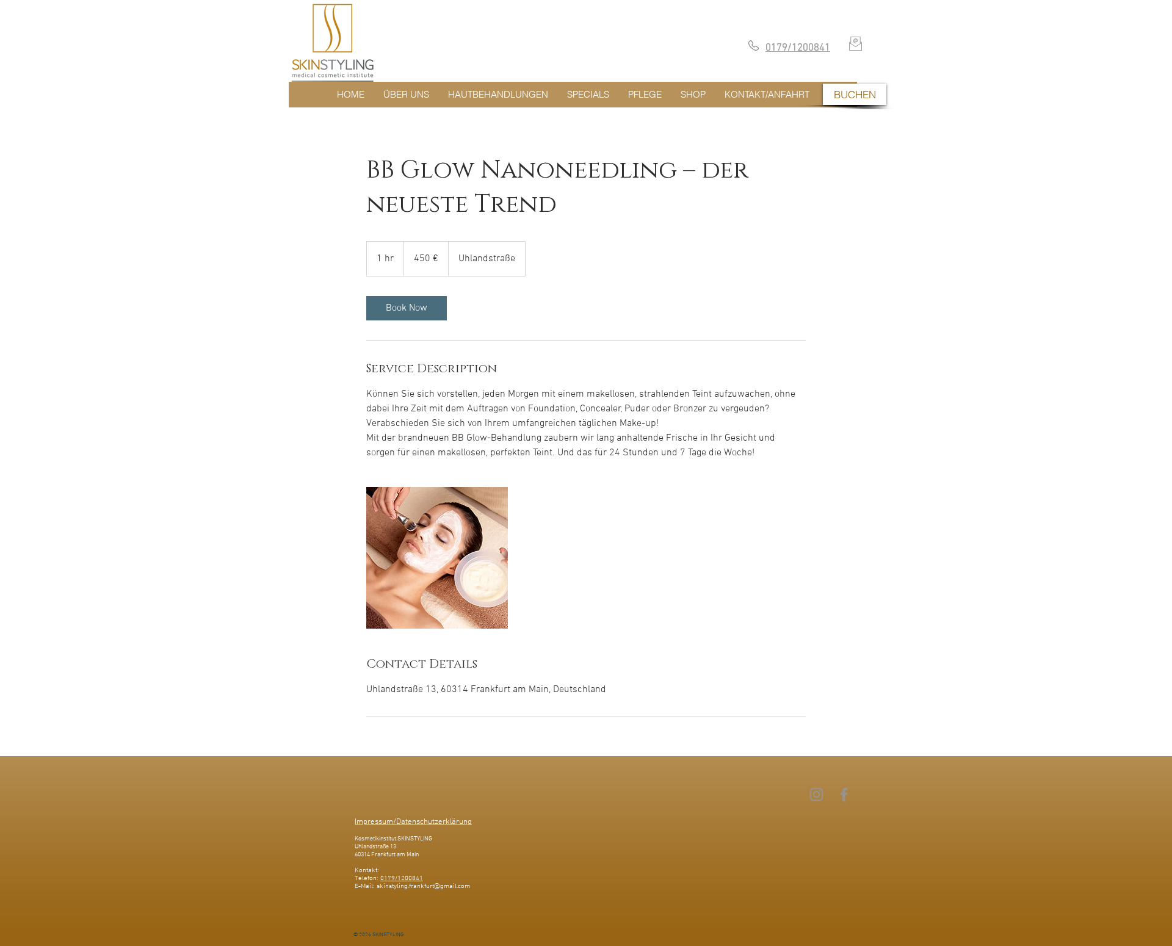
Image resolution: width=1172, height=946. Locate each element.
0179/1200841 (401, 879)
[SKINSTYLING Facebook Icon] (844, 794)
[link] (406, 308)
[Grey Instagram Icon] (816, 794)
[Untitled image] (437, 558)
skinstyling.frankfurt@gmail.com (423, 886)
